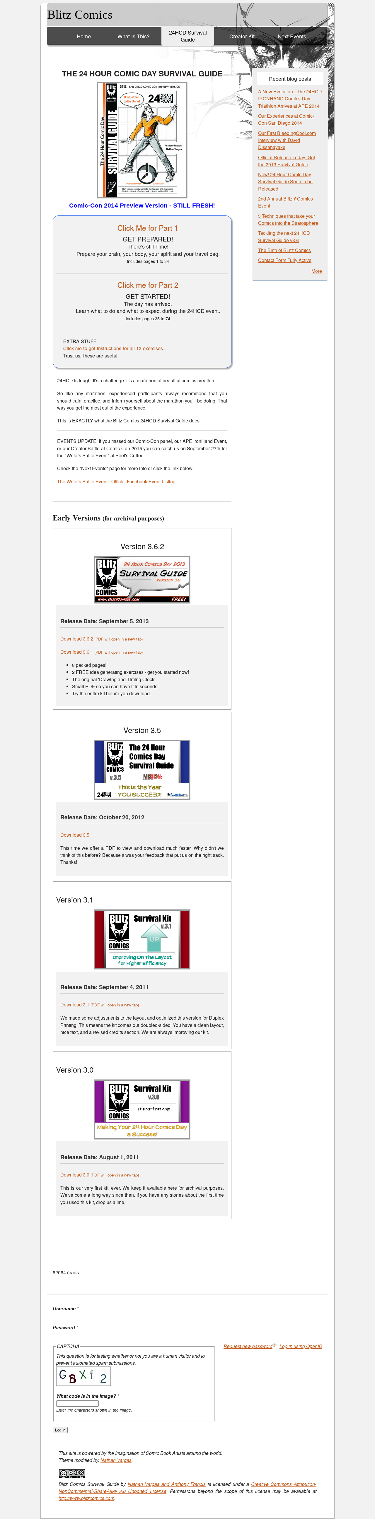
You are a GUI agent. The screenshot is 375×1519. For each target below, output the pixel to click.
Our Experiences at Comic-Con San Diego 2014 (286, 119)
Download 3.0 (99, 1174)
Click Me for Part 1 (147, 227)
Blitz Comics (79, 14)
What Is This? (133, 36)
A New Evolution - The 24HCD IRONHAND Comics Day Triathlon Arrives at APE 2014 (290, 98)
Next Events (292, 36)
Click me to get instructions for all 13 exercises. (113, 348)
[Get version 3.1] (142, 967)
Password (65, 1327)
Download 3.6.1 (101, 651)
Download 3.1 (99, 1004)
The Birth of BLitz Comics (284, 250)
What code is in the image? (87, 1396)
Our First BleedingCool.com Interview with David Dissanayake (287, 140)
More (316, 271)
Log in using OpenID (300, 1346)
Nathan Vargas (116, 1460)
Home (84, 36)
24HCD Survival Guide (188, 35)
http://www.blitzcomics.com (86, 1498)
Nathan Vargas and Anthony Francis (167, 1484)
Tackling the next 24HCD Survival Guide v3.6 (284, 236)
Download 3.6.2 (101, 638)
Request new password (248, 1346)
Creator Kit (242, 36)
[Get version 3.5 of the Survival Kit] (142, 798)
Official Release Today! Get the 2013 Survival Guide (286, 161)
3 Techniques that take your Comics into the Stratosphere (288, 219)
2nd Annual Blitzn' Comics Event (285, 202)
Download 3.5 (74, 834)
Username (66, 1308)
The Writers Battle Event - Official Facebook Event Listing (116, 481)
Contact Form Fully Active (284, 260)
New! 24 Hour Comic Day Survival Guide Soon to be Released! (285, 181)
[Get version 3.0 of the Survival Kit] (142, 1137)
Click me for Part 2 (147, 284)
